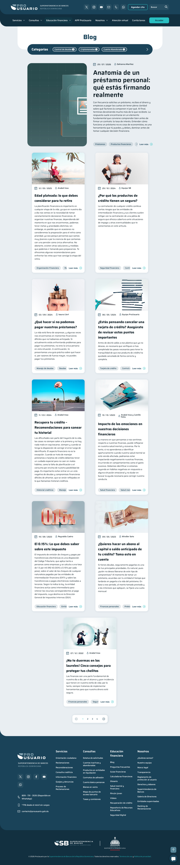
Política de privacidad (142, 856)
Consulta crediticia (64, 772)
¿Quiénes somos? (145, 758)
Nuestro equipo (144, 762)
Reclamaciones (62, 762)
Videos (113, 798)
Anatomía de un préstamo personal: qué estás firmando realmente (121, 84)
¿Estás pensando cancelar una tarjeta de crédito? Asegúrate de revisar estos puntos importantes (121, 329)
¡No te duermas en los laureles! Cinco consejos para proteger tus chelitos (88, 665)
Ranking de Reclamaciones (144, 807)
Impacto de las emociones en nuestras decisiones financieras (120, 429)
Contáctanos (138, 20)
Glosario (114, 781)
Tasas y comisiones (92, 799)
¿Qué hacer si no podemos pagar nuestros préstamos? (56, 324)
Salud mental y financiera (117, 787)
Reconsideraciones (64, 767)
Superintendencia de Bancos (147, 790)
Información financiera (66, 777)
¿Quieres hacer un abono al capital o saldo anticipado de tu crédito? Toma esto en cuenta (120, 551)
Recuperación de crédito (121, 803)
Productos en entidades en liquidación (94, 771)
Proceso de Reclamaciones (62, 788)
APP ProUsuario (83, 20)
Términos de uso (125, 856)
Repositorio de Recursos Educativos (121, 809)
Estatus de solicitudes (93, 758)
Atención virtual (120, 20)
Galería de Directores (146, 796)
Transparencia (143, 772)
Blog (112, 762)
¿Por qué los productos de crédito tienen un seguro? (118, 198)
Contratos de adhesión (93, 777)
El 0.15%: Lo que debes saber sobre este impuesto (57, 546)
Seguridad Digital (118, 815)
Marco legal (142, 767)
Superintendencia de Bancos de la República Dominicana (71, 856)
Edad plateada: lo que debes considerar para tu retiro (56, 198)
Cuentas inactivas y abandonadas (92, 764)
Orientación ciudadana (66, 758)
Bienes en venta (90, 787)
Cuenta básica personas (93, 782)
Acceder (158, 21)
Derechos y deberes (146, 784)
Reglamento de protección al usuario (147, 778)
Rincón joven (116, 793)
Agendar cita (138, 7)
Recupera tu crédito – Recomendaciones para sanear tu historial (58, 427)
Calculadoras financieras (121, 776)
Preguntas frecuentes (120, 767)
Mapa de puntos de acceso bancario (92, 793)
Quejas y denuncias (64, 781)
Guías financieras (118, 771)
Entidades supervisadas (148, 801)
